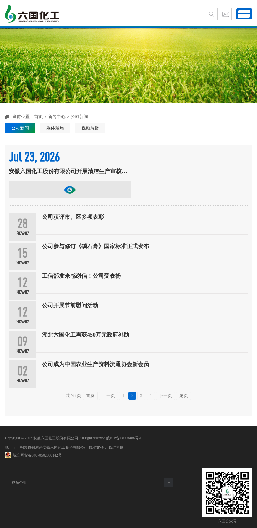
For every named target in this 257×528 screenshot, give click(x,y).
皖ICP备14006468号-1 (124, 438)
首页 (38, 116)
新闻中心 (57, 116)
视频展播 (90, 128)
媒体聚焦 (55, 128)
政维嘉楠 (115, 447)
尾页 (183, 395)
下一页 (165, 395)
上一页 (108, 395)
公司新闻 (20, 128)
